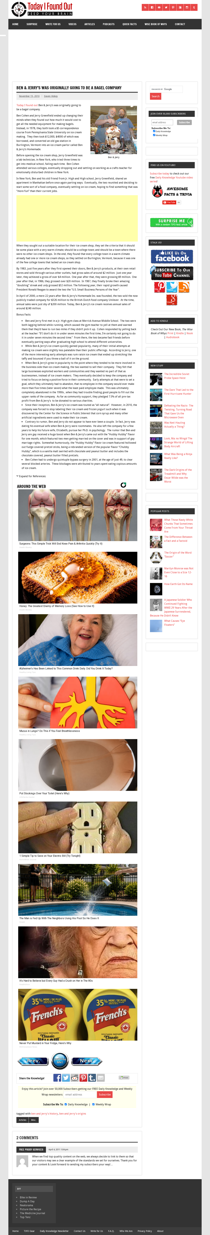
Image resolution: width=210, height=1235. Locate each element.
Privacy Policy (145, 1231)
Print (170, 333)
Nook (190, 333)
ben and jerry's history (44, 1113)
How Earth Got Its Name (178, 584)
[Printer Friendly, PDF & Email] (124, 1078)
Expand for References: (32, 476)
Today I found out (27, 105)
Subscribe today (159, 173)
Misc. (33, 1120)
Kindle (180, 333)
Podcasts (109, 24)
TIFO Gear (29, 1231)
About (160, 1231)
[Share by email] (101, 1078)
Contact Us (79, 1231)
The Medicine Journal (32, 1213)
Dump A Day (27, 1201)
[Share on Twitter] (66, 1078)
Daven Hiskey (51, 96)
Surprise (32, 24)
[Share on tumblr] (92, 1078)
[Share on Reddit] (75, 1078)
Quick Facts (130, 24)
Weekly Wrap (103, 1104)
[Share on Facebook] (57, 1078)
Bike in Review (28, 1197)
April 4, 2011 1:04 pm (58, 1149)
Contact (180, 24)
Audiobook (172, 337)
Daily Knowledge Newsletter (54, 1231)
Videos (72, 24)
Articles (89, 24)
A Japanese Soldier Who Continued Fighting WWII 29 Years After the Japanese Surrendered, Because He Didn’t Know (171, 607)
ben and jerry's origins (72, 1113)
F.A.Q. (111, 1231)
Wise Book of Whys (156, 24)
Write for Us (53, 24)
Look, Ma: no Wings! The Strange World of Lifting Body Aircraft (178, 442)
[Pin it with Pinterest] (83, 1078)
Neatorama (26, 1205)
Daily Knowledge (78, 1104)
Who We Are (126, 1231)
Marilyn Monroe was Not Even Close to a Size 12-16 (178, 572)
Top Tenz (25, 1217)
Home (15, 24)
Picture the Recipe (30, 1209)
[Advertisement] (105, 54)
